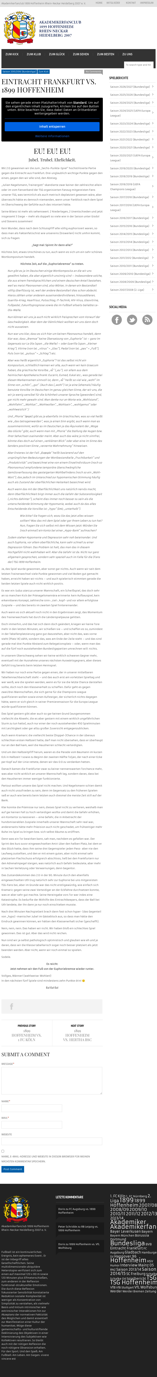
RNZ (113, 1270)
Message (7, 1063)
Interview (129, 1265)
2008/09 (119, 1209)
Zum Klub (34, 54)
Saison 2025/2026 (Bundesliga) (130, 94)
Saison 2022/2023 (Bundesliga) (130, 131)
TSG (152, 1277)
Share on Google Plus (52, 1006)
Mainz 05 (146, 1265)
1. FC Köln (118, 1196)
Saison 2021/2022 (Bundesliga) (129, 139)
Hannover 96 (125, 1256)
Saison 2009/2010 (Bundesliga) (130, 273)
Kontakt (131, 2)
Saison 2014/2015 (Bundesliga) (129, 234)
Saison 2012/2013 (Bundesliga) (129, 249)
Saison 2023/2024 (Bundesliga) (130, 123)
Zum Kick (12, 54)
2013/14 (116, 1218)
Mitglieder (112, 3)
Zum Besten (105, 54)
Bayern (147, 1231)
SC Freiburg (136, 1274)
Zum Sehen (81, 54)
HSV (150, 1261)
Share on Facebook (11, 1006)
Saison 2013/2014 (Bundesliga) (129, 242)
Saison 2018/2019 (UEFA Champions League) (125, 187)
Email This (92, 1006)
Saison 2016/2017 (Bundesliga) (129, 218)
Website (6, 1134)
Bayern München (122, 1235)
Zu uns (127, 54)
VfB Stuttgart (125, 1287)
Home (99, 2)
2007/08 (148, 1205)
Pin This (72, 1006)
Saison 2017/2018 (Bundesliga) (129, 197)
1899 (127, 1200)
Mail (5, 1117)
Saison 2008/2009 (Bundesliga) (130, 281)
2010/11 (117, 1214)
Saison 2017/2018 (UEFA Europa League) (129, 208)
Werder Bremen (133, 1291)
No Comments (93, 71)
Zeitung (150, 1291)
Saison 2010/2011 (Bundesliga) (129, 265)
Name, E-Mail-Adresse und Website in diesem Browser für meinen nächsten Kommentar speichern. (45, 1159)
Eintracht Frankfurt (126, 1248)
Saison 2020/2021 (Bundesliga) (130, 147)
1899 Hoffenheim (127, 1203)
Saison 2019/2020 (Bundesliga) (130, 168)
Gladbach (133, 1252)
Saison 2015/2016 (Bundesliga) (19, 71)
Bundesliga (127, 1243)
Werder (116, 1291)
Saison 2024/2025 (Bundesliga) (130, 102)
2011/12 (133, 1214)
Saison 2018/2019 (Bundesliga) (129, 176)
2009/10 (138, 1209)
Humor (115, 1265)
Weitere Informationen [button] (52, 136)
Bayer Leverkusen (125, 1231)
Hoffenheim (128, 1260)
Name (5, 1101)
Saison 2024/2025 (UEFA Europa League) (130, 113)
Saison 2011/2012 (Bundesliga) (129, 257)
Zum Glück (57, 54)
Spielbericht (136, 1278)
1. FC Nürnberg (136, 1196)
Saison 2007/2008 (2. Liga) (127, 289)
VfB (113, 1287)
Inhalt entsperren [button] (52, 126)
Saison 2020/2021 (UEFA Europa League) (130, 158)
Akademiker (128, 1222)
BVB (149, 1244)
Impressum (147, 2)
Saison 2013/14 (128, 1269)
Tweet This (32, 1006)
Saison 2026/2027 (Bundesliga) (130, 86)
